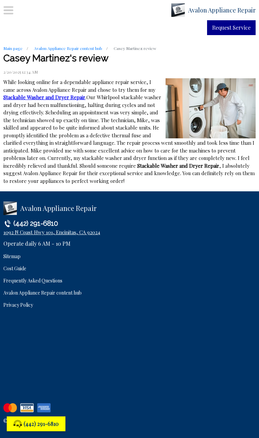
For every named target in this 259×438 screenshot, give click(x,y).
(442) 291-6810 (41, 423)
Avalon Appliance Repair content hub (68, 48)
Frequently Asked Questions (32, 280)
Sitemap (12, 256)
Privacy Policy (18, 305)
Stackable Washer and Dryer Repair (44, 97)
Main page (13, 48)
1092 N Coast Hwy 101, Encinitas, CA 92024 (51, 232)
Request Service (231, 27)
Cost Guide (14, 268)
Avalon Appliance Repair (222, 10)
